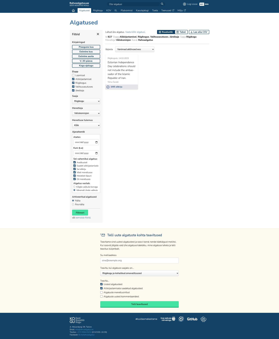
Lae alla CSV (200, 32)
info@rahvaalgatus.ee (84, 329)
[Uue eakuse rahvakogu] (168, 319)
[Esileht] (73, 10)
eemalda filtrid (83, 217)
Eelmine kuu (86, 51)
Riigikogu (98, 10)
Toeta (155, 10)
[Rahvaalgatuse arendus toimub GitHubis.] (192, 319)
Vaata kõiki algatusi (135, 32)
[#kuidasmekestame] (146, 319)
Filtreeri (80, 212)
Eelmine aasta (86, 56)
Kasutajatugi (142, 10)
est (201, 4)
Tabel (183, 32)
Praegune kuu (86, 47)
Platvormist (127, 10)
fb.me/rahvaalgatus (86, 334)
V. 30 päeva (86, 61)
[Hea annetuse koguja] (181, 319)
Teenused (166, 10)
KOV (108, 10)
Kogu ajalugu (86, 65)
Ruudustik (167, 32)
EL (116, 10)
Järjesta (109, 49)
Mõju (180, 10)
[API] (203, 319)
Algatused (84, 10)
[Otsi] (162, 4)
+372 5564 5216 (84, 332)
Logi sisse (192, 4)
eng (207, 4)
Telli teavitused (139, 304)
